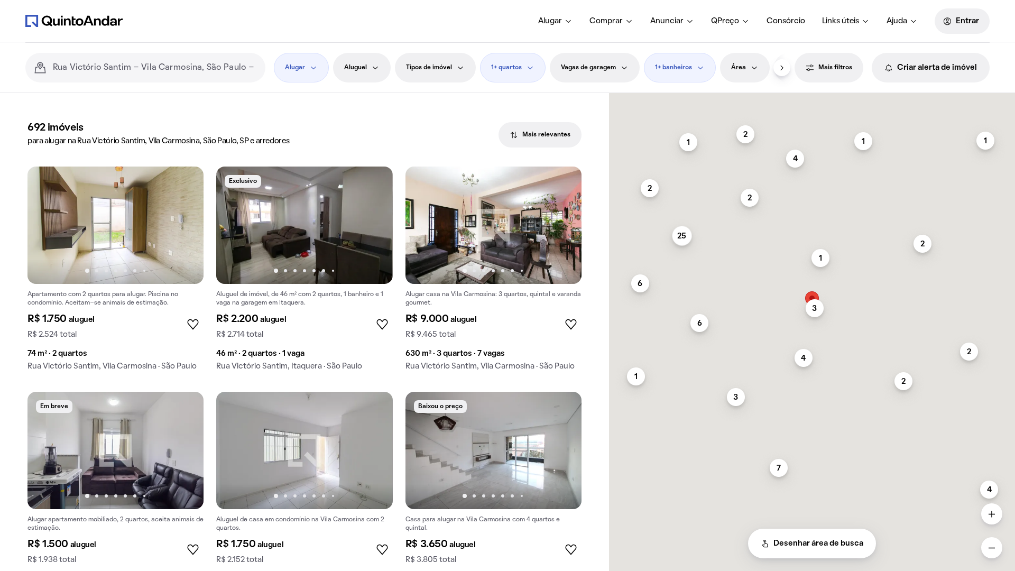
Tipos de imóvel (429, 67)
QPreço (725, 21)
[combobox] (155, 67)
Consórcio (786, 21)
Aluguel (355, 67)
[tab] (540, 135)
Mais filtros (835, 67)
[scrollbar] (812, 97)
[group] (115, 273)
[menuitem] (555, 21)
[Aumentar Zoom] (991, 513)
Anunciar (667, 21)
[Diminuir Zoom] (991, 547)
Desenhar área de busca (818, 543)
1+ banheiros (673, 67)
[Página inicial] (74, 20)
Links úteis (840, 21)
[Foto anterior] (46, 225)
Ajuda (897, 21)
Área (738, 67)
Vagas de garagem (588, 67)
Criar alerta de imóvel (937, 67)
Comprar (606, 21)
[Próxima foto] (184, 225)
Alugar (550, 21)
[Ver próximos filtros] (781, 67)
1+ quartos (506, 67)
